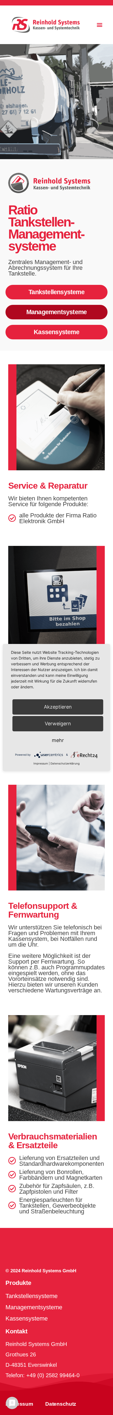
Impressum (19, 1404)
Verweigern (58, 723)
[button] (99, 24)
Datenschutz (60, 1404)
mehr (58, 740)
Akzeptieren (58, 707)
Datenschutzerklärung (65, 763)
